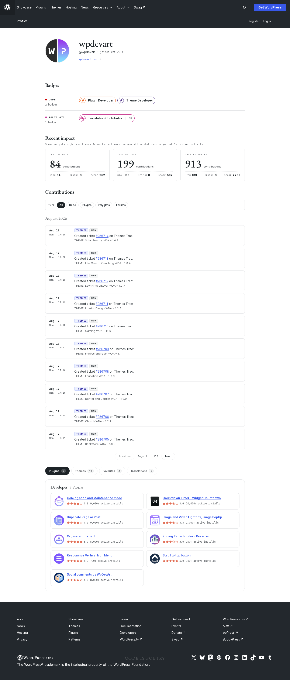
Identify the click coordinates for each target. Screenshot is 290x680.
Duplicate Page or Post (83, 517)
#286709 (102, 349)
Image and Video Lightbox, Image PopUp (192, 517)
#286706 (102, 416)
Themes (83, 471)
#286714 (102, 236)
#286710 (102, 326)
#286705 (102, 439)
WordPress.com (236, 619)
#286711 (102, 304)
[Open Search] (244, 7)
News (21, 626)
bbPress (230, 632)
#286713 (102, 258)
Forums (121, 205)
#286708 (102, 371)
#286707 (102, 394)
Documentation (130, 626)
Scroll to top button (177, 555)
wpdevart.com (89, 59)
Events (176, 626)
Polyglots (104, 205)
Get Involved (181, 619)
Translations (141, 471)
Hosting (22, 632)
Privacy (22, 639)
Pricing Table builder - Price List (186, 536)
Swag (177, 639)
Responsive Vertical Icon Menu (90, 555)
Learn (124, 619)
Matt (228, 626)
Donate (179, 632)
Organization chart (81, 536)
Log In (267, 21)
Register (254, 21)
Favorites (111, 471)
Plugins (87, 205)
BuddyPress (233, 639)
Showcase (76, 619)
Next (168, 456)
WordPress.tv (131, 639)
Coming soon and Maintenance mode (94, 498)
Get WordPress (270, 7)
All (61, 205)
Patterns (74, 639)
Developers (128, 632)
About (21, 619)
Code (72, 205)
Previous (124, 456)
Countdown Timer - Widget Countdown (192, 498)
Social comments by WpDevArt (89, 574)
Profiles (22, 21)
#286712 (102, 281)
